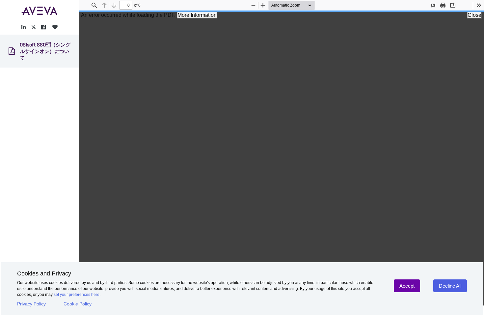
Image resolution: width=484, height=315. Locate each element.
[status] (125, 5)
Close (474, 15)
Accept (407, 286)
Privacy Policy (31, 303)
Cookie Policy (78, 303)
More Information (197, 15)
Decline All (450, 286)
